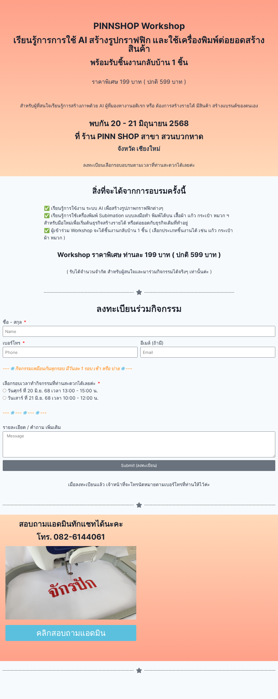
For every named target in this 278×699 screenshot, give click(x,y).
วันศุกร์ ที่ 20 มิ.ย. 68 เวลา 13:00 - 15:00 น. (53, 390)
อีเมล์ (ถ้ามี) (151, 343)
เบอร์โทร (12, 343)
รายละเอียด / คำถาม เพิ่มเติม (32, 427)
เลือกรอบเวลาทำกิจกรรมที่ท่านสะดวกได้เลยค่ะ (50, 383)
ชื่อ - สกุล (13, 322)
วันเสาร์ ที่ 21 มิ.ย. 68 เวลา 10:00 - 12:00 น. (53, 398)
